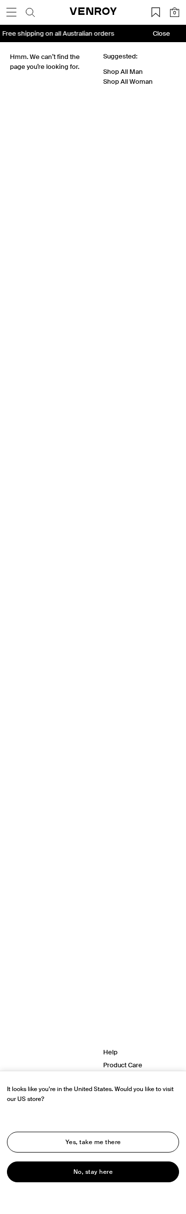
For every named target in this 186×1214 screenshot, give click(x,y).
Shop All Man (123, 71)
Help (110, 1052)
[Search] (30, 12)
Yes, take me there (93, 1142)
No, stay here (93, 1172)
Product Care (122, 1065)
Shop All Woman (128, 81)
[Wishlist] (155, 12)
